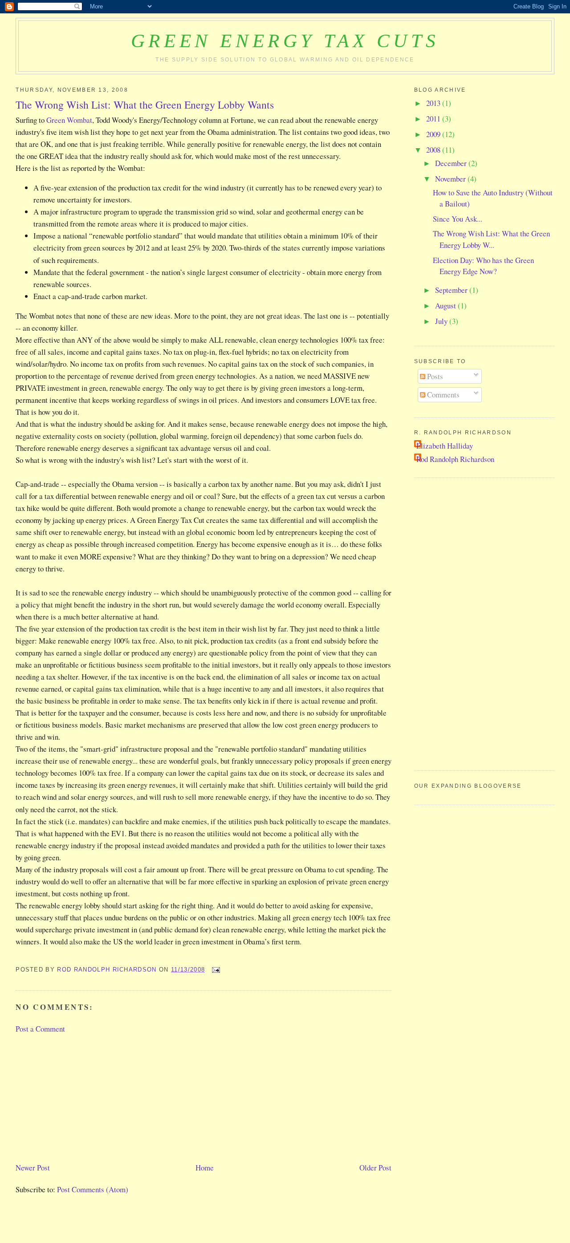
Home (204, 1167)
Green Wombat (69, 120)
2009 (434, 134)
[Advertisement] (82, 1097)
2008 (434, 150)
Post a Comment (40, 1029)
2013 (434, 103)
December (451, 163)
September (452, 290)
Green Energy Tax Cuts (285, 40)
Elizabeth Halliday (444, 446)
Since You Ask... (457, 219)
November (451, 179)
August (446, 305)
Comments (442, 394)
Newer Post (33, 1167)
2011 (434, 118)
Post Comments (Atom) (92, 1189)
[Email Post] (216, 969)
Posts (434, 376)
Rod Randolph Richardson (455, 459)
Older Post (375, 1167)
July (442, 321)
